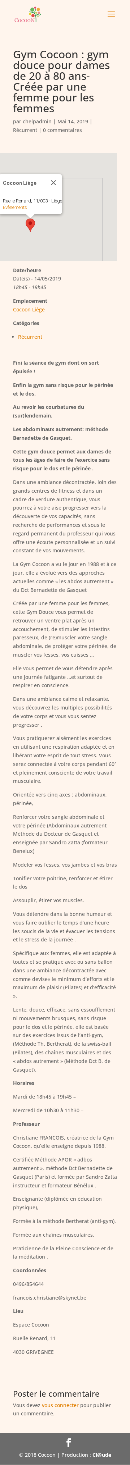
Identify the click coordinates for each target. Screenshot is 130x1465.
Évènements (15, 207)
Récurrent (25, 130)
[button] (30, 225)
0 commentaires (62, 130)
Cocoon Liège (29, 309)
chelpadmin (37, 121)
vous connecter (60, 1405)
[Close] (53, 182)
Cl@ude (101, 1454)
